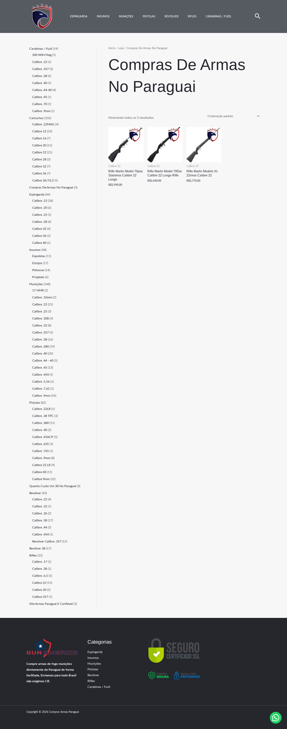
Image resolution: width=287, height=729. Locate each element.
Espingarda (78, 16)
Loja (121, 48)
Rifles (192, 16)
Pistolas (149, 16)
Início (111, 48)
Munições (126, 16)
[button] (258, 16)
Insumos (103, 16)
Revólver (171, 16)
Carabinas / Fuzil (218, 16)
